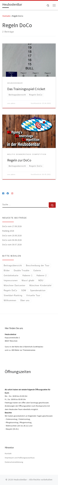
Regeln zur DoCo (19, 160)
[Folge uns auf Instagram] (12, 194)
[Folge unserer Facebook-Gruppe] (8, 194)
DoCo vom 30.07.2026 (12, 244)
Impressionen (11, 280)
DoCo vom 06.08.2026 (12, 240)
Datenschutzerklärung (14, 462)
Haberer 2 (42, 275)
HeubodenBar (20, 479)
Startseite (6, 16)
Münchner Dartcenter (14, 285)
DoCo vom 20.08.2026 (12, 235)
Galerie (37, 270)
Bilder (7, 270)
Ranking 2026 (8, 231)
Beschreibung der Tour (37, 265)
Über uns (25, 300)
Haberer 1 (27, 275)
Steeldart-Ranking (13, 295)
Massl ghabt (28, 280)
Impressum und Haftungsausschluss (19, 457)
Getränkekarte (11, 275)
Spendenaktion (37, 290)
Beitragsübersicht (13, 265)
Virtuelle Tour (33, 295)
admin (13, 103)
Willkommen (10, 300)
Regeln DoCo (10, 290)
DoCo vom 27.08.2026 (12, 226)
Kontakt (8, 453)
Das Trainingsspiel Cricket (26, 89)
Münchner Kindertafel (40, 285)
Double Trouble (21, 270)
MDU (40, 280)
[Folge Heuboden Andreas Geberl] (3, 194)
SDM (23, 290)
